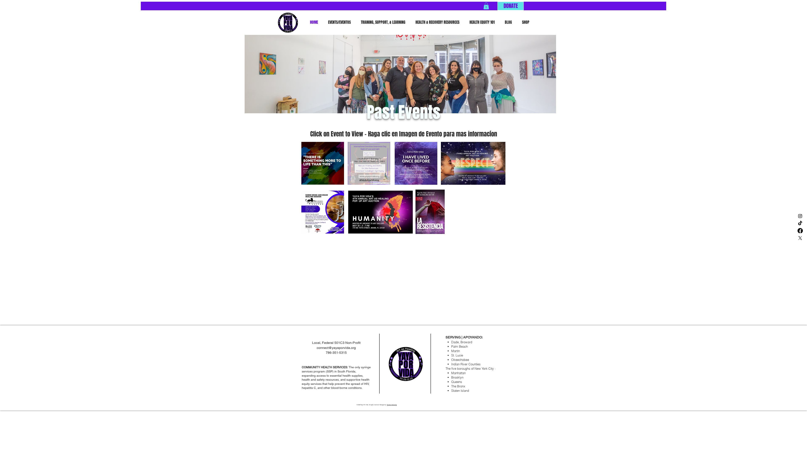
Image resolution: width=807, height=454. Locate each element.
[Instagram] (800, 216)
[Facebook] (800, 230)
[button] (486, 6)
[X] (800, 238)
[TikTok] (800, 223)
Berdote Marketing (392, 404)
